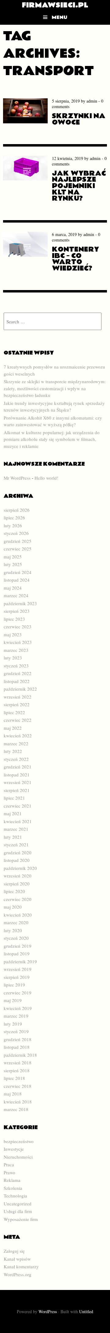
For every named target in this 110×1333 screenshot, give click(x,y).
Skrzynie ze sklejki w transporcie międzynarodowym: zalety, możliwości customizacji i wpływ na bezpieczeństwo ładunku (55, 388)
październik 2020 (20, 868)
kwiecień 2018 (18, 1102)
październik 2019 (20, 961)
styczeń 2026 (16, 533)
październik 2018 (20, 1055)
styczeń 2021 (16, 844)
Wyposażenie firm (21, 1219)
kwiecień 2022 (18, 735)
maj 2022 (13, 728)
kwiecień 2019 (18, 1008)
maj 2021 (13, 813)
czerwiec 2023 (17, 626)
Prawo (9, 1172)
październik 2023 (20, 603)
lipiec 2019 (14, 985)
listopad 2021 (17, 775)
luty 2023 (13, 658)
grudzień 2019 (17, 946)
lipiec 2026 (14, 517)
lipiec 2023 (14, 619)
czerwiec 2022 (17, 720)
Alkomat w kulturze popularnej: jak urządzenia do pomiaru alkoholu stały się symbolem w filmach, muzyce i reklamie (52, 439)
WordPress (47, 1311)
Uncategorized (17, 1203)
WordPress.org (17, 1274)
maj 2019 (13, 1000)
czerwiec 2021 (17, 806)
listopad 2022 (17, 681)
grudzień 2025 (17, 541)
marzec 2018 (16, 1109)
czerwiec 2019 (17, 993)
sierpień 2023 (17, 611)
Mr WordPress (17, 478)
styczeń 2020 (16, 938)
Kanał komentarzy (21, 1266)
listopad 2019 (17, 953)
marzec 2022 (16, 743)
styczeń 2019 (16, 1031)
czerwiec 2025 (17, 549)
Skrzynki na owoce (78, 119)
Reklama (12, 1180)
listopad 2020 (17, 860)
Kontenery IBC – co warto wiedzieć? (75, 259)
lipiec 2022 (14, 712)
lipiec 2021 (14, 798)
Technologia (15, 1196)
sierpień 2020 (17, 884)
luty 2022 (13, 751)
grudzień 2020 (17, 852)
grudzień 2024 (17, 572)
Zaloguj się (14, 1251)
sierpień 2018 (17, 1070)
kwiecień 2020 (18, 915)
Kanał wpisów (17, 1259)
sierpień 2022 (17, 704)
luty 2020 (13, 930)
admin (91, 101)
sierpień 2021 (17, 790)
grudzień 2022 (17, 673)
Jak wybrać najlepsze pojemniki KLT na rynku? (79, 186)
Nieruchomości (18, 1157)
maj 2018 (13, 1094)
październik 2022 (20, 689)
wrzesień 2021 (17, 782)
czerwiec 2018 (17, 1086)
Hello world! (46, 478)
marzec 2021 (16, 829)
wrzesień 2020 (17, 876)
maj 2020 (13, 907)
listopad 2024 (17, 580)
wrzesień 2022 (17, 697)
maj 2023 (13, 634)
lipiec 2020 (14, 891)
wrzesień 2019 (17, 969)
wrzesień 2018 (17, 1062)
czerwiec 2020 (17, 899)
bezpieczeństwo (19, 1141)
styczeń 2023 (16, 666)
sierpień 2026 (17, 510)
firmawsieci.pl (55, 5)
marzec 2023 (16, 650)
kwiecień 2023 (18, 642)
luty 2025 (13, 564)
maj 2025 (13, 557)
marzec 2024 (16, 595)
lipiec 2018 (14, 1078)
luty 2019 (13, 1024)
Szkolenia (13, 1188)
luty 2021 (13, 837)
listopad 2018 (17, 1047)
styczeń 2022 (16, 759)
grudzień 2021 (17, 767)
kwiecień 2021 (18, 821)
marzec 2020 (16, 922)
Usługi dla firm (18, 1211)
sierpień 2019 (17, 977)
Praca (9, 1164)
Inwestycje (14, 1149)
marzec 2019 (16, 1016)
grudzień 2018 (17, 1039)
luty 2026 (13, 525)
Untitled (86, 1311)
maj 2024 (13, 588)
